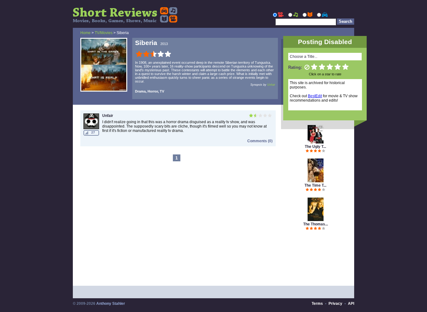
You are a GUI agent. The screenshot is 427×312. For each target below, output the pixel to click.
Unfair (271, 84)
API (351, 303)
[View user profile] (91, 128)
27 (93, 132)
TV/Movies (104, 33)
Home (85, 33)
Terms (317, 303)
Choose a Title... (303, 56)
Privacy (335, 303)
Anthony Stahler (110, 303)
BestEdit (315, 96)
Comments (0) (260, 141)
